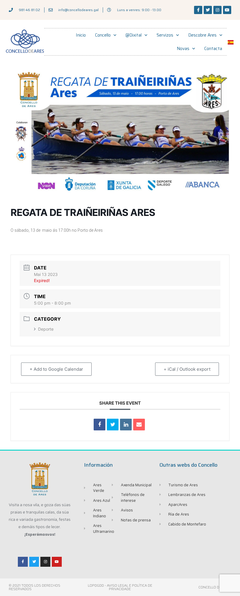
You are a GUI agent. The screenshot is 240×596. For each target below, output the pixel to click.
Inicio (81, 35)
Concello (103, 35)
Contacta (213, 48)
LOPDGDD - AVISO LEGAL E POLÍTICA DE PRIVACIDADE (120, 587)
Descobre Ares (202, 35)
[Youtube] (227, 10)
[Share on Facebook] (99, 424)
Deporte (46, 329)
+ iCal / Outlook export (187, 369)
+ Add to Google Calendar (56, 369)
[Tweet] (113, 424)
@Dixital (134, 35)
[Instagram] (217, 10)
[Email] (139, 424)
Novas (183, 48)
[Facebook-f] (198, 10)
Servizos (165, 35)
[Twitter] (208, 10)
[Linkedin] (126, 424)
